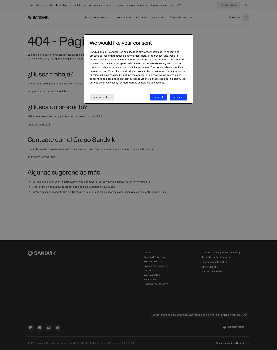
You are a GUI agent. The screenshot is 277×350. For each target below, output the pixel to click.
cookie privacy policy (106, 82)
